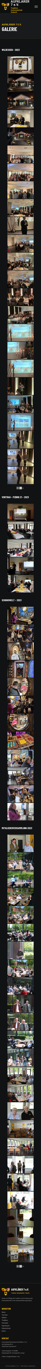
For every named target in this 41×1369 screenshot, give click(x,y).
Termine (5, 1315)
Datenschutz (6, 1328)
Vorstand (5, 1323)
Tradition (5, 1320)
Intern (4, 1331)
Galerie (4, 1317)
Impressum (6, 1326)
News (4, 1312)
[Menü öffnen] (36, 6)
